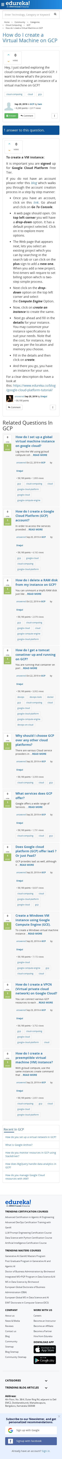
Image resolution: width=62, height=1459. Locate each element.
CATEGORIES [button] (13, 1380)
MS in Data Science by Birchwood (22, 1281)
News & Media (12, 1320)
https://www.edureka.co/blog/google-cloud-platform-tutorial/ (31, 387)
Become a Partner (43, 1331)
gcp (40, 94)
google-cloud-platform (28, 489)
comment (28, 115)
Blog (7, 1336)
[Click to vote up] (8, 54)
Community (11, 1341)
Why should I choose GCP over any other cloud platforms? (35, 739)
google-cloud (23, 494)
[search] (55, 14)
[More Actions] (55, 115)
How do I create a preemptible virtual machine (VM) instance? (34, 1057)
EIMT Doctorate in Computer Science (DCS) (27, 1302)
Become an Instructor (45, 1320)
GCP (32, 104)
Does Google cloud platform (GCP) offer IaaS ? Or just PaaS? (36, 851)
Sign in (46, 1451)
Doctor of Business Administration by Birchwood (30, 1271)
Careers (37, 1315)
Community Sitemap (15, 1357)
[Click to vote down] (8, 61)
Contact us (10, 1331)
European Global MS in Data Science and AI (27, 1297)
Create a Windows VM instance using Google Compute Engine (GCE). (33, 919)
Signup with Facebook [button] (29, 1441)
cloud (30, 94)
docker (50, 697)
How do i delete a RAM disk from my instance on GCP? (37, 582)
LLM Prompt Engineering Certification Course (28, 1232)
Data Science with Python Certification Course (28, 1237)
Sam (40, 104)
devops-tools (36, 697)
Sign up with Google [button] (27, 1430)
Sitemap (9, 1346)
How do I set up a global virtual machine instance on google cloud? (35, 441)
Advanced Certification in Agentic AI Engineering (29, 1217)
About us (9, 1315)
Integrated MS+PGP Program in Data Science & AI (30, 1276)
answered (19, 396)
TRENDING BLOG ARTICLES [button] (22, 1387)
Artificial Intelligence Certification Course (25, 1242)
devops (20, 697)
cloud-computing (14, 94)
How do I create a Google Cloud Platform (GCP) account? (35, 515)
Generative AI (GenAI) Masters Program (25, 1256)
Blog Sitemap (12, 1351)
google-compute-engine (28, 500)
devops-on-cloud (25, 724)
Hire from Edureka (43, 1336)
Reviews (9, 1326)
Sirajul (43, 396)
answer (12, 115)
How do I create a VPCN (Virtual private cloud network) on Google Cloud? (36, 988)
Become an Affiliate (43, 1326)
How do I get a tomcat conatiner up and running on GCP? (35, 654)
